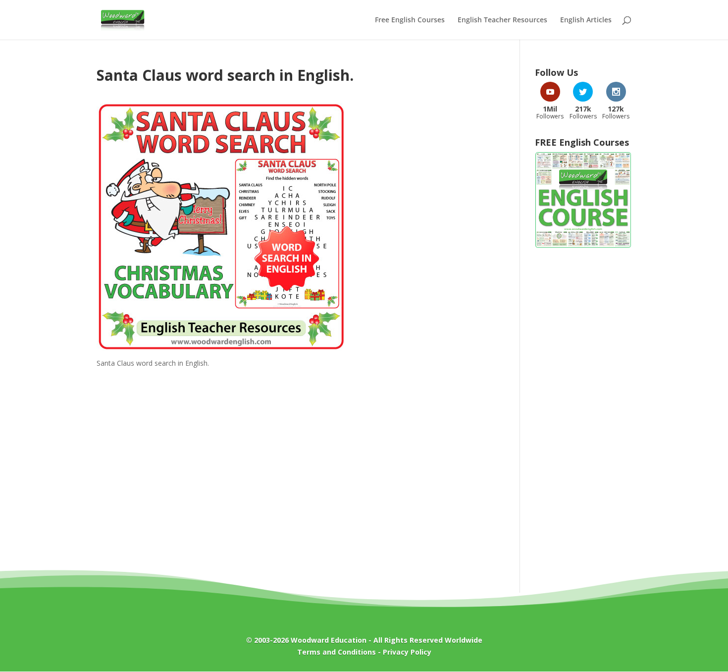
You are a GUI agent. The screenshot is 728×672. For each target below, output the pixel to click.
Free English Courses (410, 20)
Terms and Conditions (336, 652)
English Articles (586, 20)
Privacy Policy (407, 652)
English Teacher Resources (502, 20)
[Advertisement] (583, 415)
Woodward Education (328, 640)
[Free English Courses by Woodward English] (583, 245)
